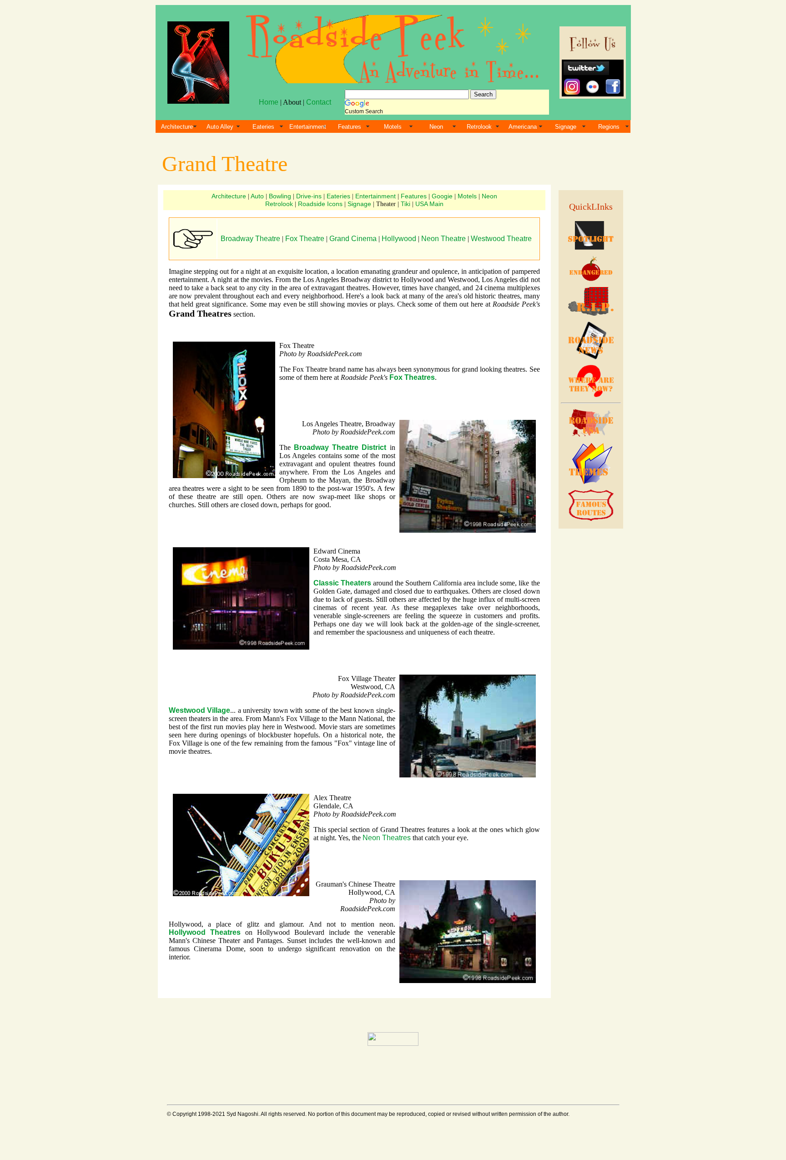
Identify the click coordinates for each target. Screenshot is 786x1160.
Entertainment (307, 126)
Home (268, 102)
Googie (442, 196)
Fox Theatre (304, 238)
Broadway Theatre (250, 238)
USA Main (429, 203)
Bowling (280, 196)
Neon (436, 126)
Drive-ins (309, 196)
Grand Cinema (353, 238)
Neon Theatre (443, 238)
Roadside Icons (320, 203)
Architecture (177, 126)
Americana (523, 126)
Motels (393, 126)
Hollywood (399, 238)
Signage (565, 126)
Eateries (263, 126)
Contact (318, 102)
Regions (609, 126)
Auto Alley (220, 126)
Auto (257, 196)
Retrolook (479, 126)
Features (349, 126)
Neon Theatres (387, 838)
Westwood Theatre (501, 238)
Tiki (405, 203)
